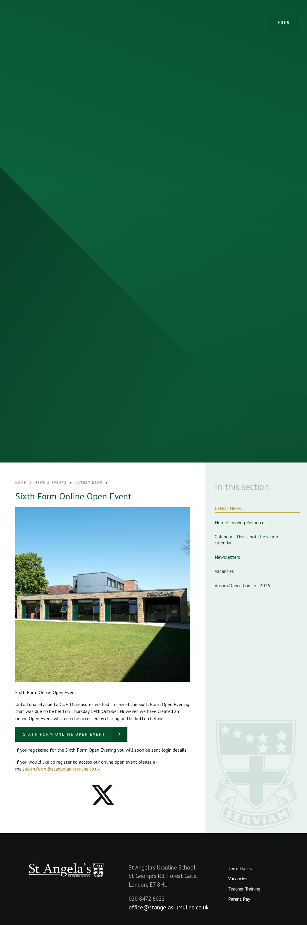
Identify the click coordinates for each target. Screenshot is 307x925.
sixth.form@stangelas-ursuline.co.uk (62, 769)
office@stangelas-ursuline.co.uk (169, 907)
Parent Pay (239, 899)
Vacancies (237, 879)
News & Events (51, 482)
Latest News (89, 482)
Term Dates (240, 868)
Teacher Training (244, 889)
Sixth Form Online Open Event (64, 734)
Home (20, 482)
